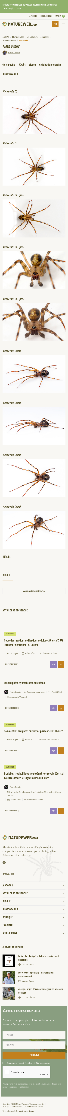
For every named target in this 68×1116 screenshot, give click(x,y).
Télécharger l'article (61, 664)
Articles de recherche (50, 64)
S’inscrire (55, 24)
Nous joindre (46, 16)
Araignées (44, 37)
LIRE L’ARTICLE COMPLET (53, 664)
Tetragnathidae (9, 40)
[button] (60, 16)
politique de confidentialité (18, 1086)
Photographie (18, 37)
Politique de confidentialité (12, 1106)
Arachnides (32, 37)
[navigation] (19, 24)
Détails (22, 64)
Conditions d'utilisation (34, 1106)
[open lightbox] (34, 115)
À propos (33, 16)
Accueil (6, 37)
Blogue (32, 64)
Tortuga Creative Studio (25, 1111)
